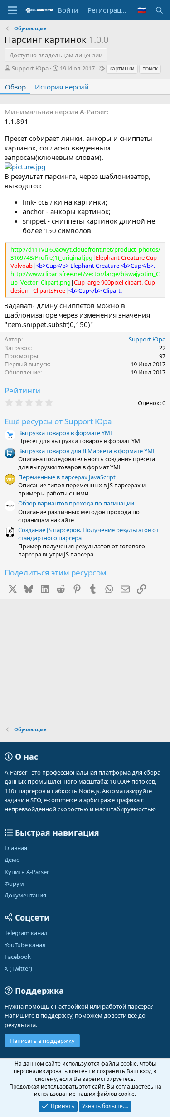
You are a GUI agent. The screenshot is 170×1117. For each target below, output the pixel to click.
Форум (14, 883)
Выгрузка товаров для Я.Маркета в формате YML (87, 451)
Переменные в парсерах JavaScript (67, 477)
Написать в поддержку (42, 1041)
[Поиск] (159, 10)
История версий (62, 86)
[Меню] (12, 10)
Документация (25, 895)
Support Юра (30, 68)
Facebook (18, 957)
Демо (12, 859)
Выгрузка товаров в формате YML (65, 433)
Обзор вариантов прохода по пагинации (76, 503)
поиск (150, 68)
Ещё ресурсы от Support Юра (58, 421)
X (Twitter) (18, 968)
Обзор (15, 86)
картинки (122, 68)
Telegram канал (26, 933)
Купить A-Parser (27, 872)
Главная (16, 848)
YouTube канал (25, 945)
